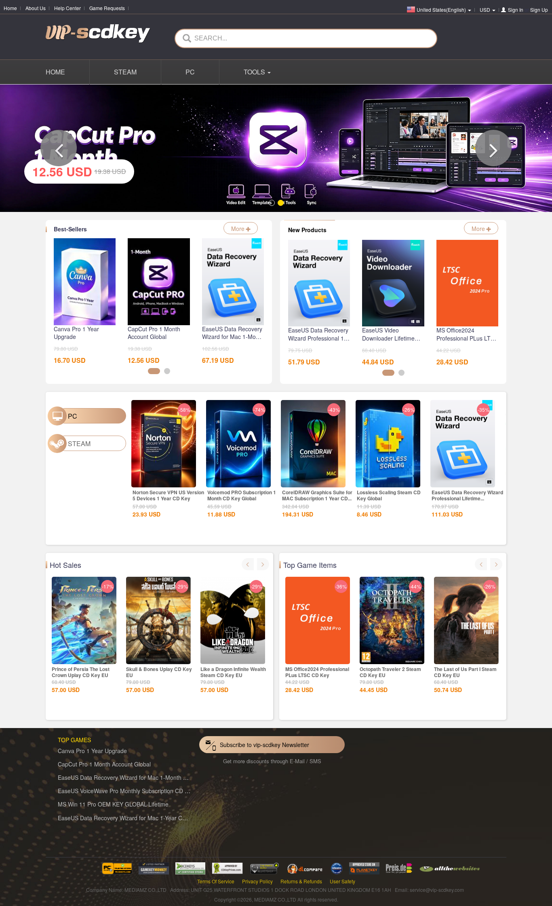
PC (190, 71)
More (238, 227)
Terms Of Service (215, 879)
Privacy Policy (257, 879)
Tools (255, 71)
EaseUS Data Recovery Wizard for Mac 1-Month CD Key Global (139, 776)
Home (10, 7)
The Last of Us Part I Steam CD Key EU (465, 670)
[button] (58, 147)
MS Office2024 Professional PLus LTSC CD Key (317, 670)
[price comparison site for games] (264, 866)
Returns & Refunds (301, 879)
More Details (163, 480)
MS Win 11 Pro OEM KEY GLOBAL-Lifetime (113, 803)
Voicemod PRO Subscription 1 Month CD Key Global (241, 494)
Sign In (515, 9)
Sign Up (539, 9)
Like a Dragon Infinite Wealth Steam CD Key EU (233, 670)
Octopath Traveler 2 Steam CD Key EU (390, 670)
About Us (35, 7)
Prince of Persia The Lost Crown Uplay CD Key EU (81, 670)
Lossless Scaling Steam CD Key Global (389, 494)
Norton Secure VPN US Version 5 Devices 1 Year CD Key (168, 494)
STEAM (125, 71)
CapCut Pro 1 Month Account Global (104, 763)
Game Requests (107, 7)
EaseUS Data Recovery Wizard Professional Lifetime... (467, 494)
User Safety (342, 879)
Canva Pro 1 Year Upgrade (92, 749)
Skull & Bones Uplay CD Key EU (159, 670)
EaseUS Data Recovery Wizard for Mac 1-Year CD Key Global (137, 817)
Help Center (67, 7)
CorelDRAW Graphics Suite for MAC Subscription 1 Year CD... (317, 494)
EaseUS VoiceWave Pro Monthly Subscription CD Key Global (135, 789)
